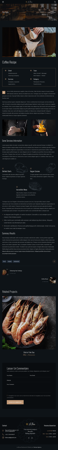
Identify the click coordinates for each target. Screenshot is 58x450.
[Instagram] (32, 438)
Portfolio (43, 12)
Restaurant (31, 355)
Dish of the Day (29, 352)
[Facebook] (29, 438)
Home (37, 12)
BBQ (24, 355)
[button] (55, 2)
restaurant (16, 261)
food (4, 261)
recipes (9, 261)
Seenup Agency (37, 447)
